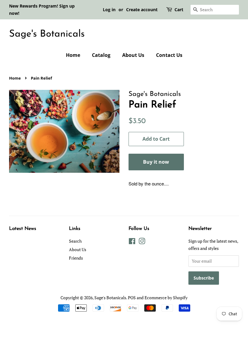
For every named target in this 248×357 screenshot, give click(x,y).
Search (75, 241)
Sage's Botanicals (47, 34)
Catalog (101, 55)
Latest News (22, 228)
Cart (179, 9)
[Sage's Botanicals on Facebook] (132, 242)
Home (73, 55)
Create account (142, 9)
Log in (109, 9)
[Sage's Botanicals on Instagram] (142, 242)
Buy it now (156, 162)
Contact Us (169, 55)
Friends (76, 258)
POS (132, 297)
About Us (133, 55)
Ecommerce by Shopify (166, 297)
